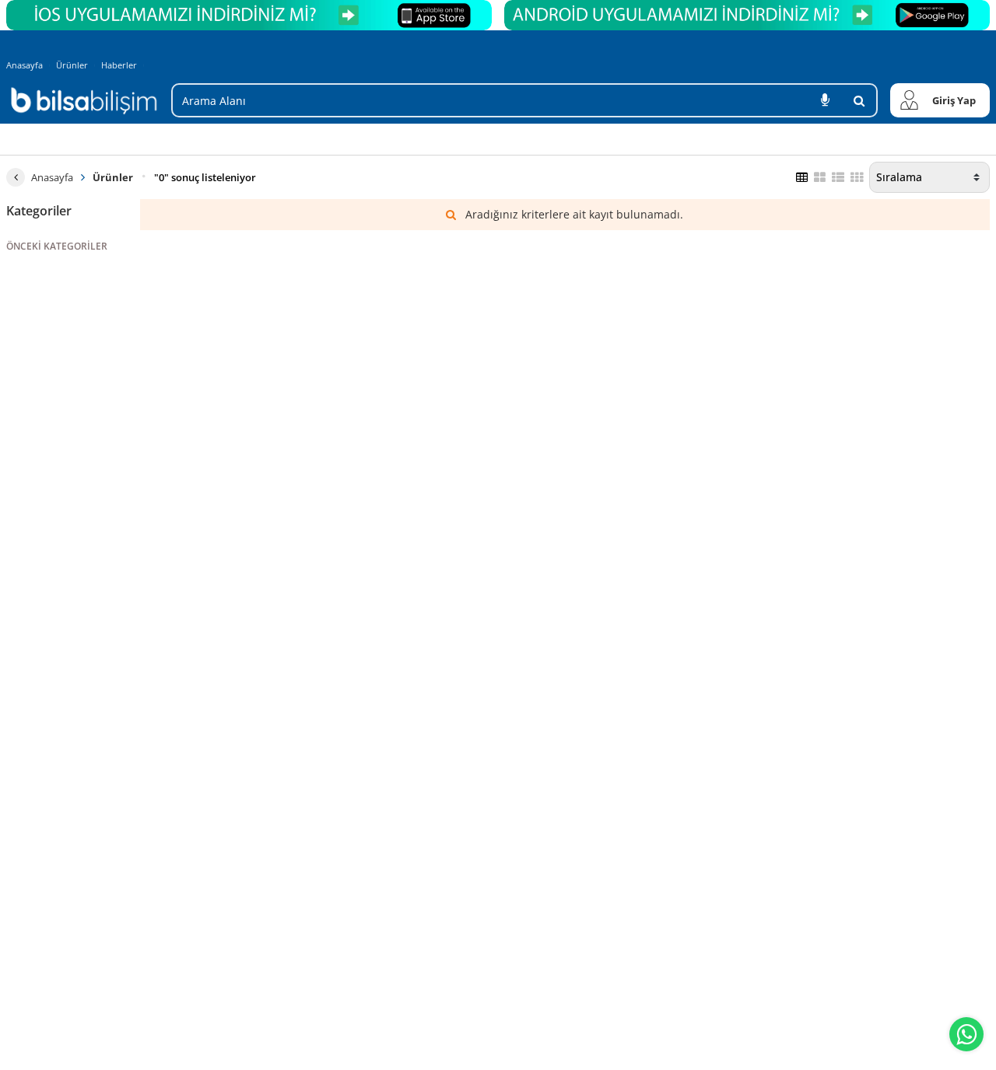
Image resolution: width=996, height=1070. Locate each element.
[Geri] (15, 177)
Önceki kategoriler (56, 246)
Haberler (119, 65)
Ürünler (72, 65)
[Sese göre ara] (825, 100)
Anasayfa (24, 65)
